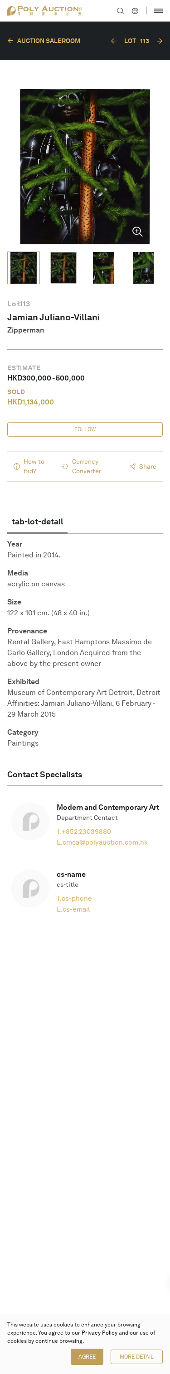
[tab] (37, 521)
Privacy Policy (99, 1333)
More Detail (137, 1357)
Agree (87, 1357)
